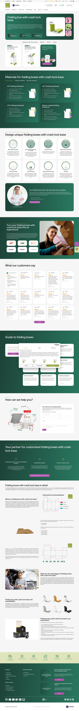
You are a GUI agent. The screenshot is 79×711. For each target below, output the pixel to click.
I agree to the (47, 426)
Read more (62, 354)
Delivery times (19, 1)
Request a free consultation (34, 202)
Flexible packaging (29, 9)
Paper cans (40, 9)
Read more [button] (50, 285)
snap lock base (13, 29)
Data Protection (38, 706)
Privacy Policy (58, 425)
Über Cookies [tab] (53, 347)
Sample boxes (46, 9)
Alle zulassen (53, 365)
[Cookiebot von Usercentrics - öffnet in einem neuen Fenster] (55, 345)
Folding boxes (7, 9)
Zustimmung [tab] (26, 347)
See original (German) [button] (52, 286)
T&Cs (34, 706)
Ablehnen (26, 365)
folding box (50, 487)
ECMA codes (10, 548)
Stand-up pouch (21, 9)
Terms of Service (64, 425)
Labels (35, 9)
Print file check (7, 1)
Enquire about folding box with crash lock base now (39, 475)
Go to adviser (13, 353)
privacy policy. (50, 426)
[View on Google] (21, 273)
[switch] (34, 362)
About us (24, 1)
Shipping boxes (14, 9)
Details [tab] (39, 347)
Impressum (44, 706)
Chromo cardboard (44, 530)
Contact (13, 1)
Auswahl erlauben (39, 365)
